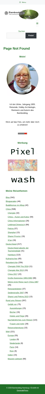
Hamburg (12, 255)
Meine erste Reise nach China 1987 (23, 282)
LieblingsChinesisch (16, 225)
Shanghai (12, 232)
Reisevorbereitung (15, 328)
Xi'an (10, 240)
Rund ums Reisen (13, 300)
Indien (10, 355)
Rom (12, 351)
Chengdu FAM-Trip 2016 (18, 266)
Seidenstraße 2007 (16, 293)
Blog (8, 197)
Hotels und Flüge (17, 316)
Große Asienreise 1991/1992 (20, 278)
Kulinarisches (11, 259)
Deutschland (11, 244)
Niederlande (15, 343)
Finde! (31, 35)
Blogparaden (11, 201)
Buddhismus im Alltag (15, 205)
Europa (11, 335)
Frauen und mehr (17, 324)
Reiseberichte (12, 262)
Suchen (21, 31)
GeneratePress (22, 390)
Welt (8, 332)
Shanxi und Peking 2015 (18, 297)
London (13, 339)
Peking (11, 228)
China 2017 (12, 274)
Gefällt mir (12, 304)
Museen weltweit (15, 359)
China (8, 209)
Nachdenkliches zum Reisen (20, 320)
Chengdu (11, 213)
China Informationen (16, 221)
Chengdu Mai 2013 (16, 270)
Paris (12, 347)
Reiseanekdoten (15, 289)
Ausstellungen (16, 308)
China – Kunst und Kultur (18, 217)
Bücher (13, 312)
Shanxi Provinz (14, 236)
